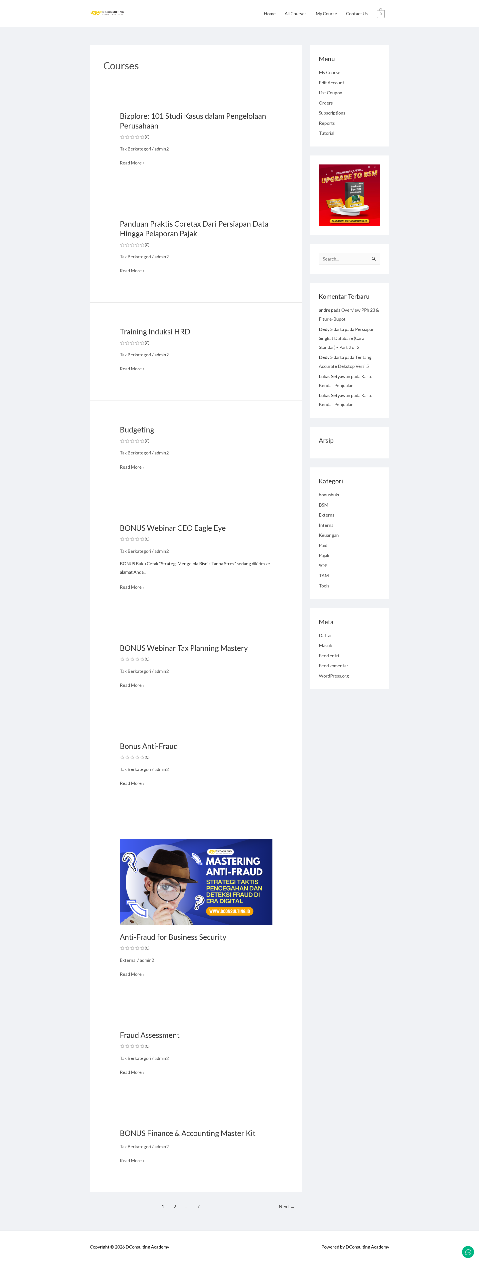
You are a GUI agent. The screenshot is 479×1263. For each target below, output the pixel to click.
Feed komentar (333, 665)
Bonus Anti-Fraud (149, 750)
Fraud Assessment (150, 1039)
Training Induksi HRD (155, 336)
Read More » (132, 163)
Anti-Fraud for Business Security (173, 941)
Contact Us (357, 13)
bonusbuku (330, 494)
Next (287, 1206)
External (128, 960)
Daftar (325, 635)
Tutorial (326, 133)
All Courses (296, 13)
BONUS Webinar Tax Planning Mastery (184, 652)
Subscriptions (332, 113)
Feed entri (329, 655)
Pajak (324, 555)
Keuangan (329, 535)
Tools (324, 585)
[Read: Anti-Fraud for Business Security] (196, 881)
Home (270, 13)
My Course (326, 13)
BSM (323, 505)
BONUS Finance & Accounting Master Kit (187, 1132)
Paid (323, 545)
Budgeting (137, 434)
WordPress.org (334, 676)
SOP (323, 565)
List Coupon (330, 92)
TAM (324, 575)
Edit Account (331, 82)
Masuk (325, 645)
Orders (326, 103)
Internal (327, 525)
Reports (327, 123)
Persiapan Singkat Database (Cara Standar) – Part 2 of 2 (346, 338)
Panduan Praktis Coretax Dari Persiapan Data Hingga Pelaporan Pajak (194, 233)
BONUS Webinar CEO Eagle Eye (173, 532)
